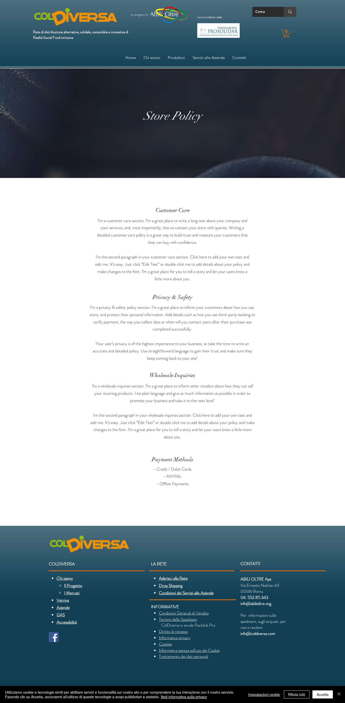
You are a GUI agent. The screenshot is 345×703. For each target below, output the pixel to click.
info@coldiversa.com (257, 633)
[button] (286, 33)
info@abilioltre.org (255, 603)
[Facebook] (54, 637)
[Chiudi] (339, 694)
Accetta (323, 694)
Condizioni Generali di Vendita (184, 613)
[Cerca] (290, 12)
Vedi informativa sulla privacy (184, 696)
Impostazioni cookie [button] (264, 694)
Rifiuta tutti (296, 694)
